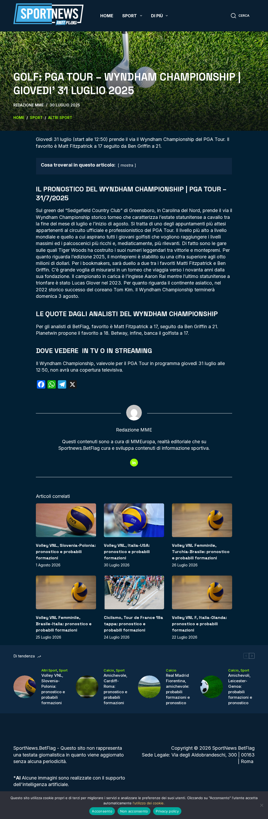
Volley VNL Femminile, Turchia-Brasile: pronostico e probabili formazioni (201, 552)
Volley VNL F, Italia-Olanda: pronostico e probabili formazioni (199, 624)
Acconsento (102, 811)
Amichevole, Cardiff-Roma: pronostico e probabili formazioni (115, 689)
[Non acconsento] (261, 805)
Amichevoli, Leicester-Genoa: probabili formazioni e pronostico (240, 689)
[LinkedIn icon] (134, 463)
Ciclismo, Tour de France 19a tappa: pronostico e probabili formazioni (133, 624)
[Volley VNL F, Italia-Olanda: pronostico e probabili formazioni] (202, 592)
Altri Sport (49, 670)
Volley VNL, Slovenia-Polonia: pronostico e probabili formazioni (66, 552)
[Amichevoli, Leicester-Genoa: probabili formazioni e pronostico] (211, 686)
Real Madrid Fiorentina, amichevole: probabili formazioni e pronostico (178, 689)
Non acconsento (134, 811)
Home (106, 15)
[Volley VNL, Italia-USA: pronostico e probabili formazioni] (134, 520)
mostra (127, 165)
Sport (129, 15)
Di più (157, 15)
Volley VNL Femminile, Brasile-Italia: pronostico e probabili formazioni (64, 624)
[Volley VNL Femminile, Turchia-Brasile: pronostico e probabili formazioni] (202, 520)
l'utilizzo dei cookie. (149, 803)
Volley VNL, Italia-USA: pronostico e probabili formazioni (127, 552)
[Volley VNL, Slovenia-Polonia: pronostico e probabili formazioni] (66, 520)
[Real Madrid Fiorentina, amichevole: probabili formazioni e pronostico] (149, 686)
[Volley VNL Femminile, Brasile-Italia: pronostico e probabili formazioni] (66, 592)
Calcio (109, 670)
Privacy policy (167, 811)
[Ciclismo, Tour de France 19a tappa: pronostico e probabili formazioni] (134, 592)
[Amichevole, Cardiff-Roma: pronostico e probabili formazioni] (87, 686)
